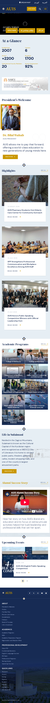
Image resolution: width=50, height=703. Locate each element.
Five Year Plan (6, 612)
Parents (4, 679)
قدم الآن (40, 30)
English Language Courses (10, 653)
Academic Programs (8, 633)
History (4, 609)
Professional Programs (9, 658)
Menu (45, 9)
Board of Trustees (7, 622)
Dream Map (25, 2)
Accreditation (6, 617)
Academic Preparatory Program (11, 638)
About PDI (5, 648)
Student (4, 682)
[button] (23, 581)
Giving (4, 677)
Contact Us (5, 687)
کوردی (36, 2)
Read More (9, 157)
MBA (3, 635)
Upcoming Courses (8, 664)
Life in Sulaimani (7, 625)
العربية (44, 2)
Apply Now (31, 9)
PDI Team (4, 656)
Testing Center (6, 661)
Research (5, 672)
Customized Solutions (9, 651)
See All (43, 170)
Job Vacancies (6, 690)
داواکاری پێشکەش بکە (27, 30)
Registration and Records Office (12, 640)
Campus (4, 620)
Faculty (4, 684)
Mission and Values (8, 614)
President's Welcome (8, 607)
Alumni (4, 674)
